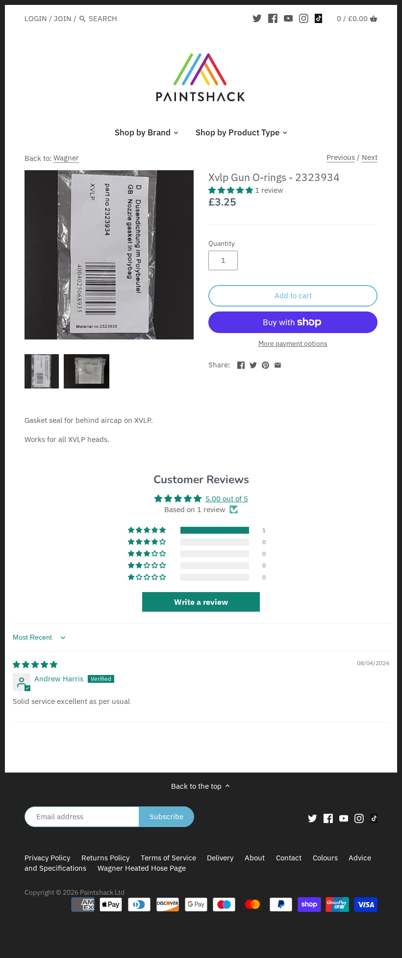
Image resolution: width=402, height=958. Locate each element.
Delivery (220, 857)
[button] (231, 190)
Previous (341, 157)
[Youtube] (288, 18)
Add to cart (293, 295)
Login (36, 18)
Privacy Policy (47, 857)
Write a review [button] (201, 602)
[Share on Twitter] (253, 363)
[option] (42, 371)
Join (63, 18)
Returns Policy (105, 857)
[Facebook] (272, 18)
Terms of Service (168, 857)
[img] (35, 664)
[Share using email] (277, 363)
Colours (326, 857)
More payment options (292, 343)
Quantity (221, 243)
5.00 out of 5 (226, 498)
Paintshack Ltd (102, 892)
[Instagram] (303, 18)
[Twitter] (257, 18)
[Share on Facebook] (241, 363)
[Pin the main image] (265, 363)
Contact (289, 857)
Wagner (66, 157)
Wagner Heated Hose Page (142, 868)
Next (369, 157)
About (255, 857)
